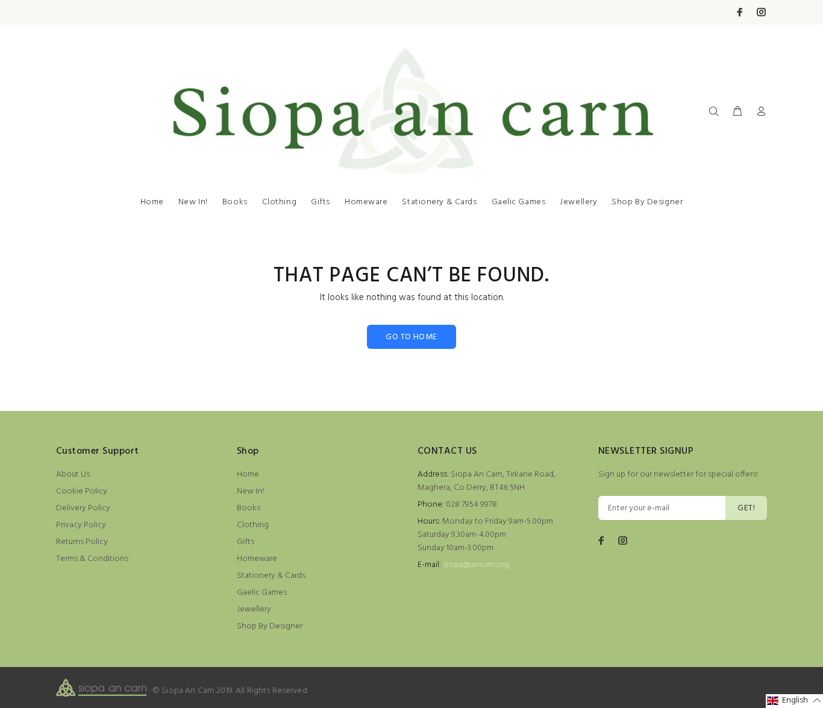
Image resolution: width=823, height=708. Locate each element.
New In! (193, 202)
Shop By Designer (647, 202)
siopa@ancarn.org (476, 565)
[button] (794, 701)
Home (152, 202)
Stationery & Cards (439, 202)
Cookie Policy (81, 491)
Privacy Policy (81, 525)
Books (235, 202)
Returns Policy (82, 542)
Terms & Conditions (92, 559)
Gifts (320, 202)
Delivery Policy (83, 508)
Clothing (279, 202)
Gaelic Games (519, 202)
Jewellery (578, 202)
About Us (73, 474)
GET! (746, 508)
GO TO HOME (411, 337)
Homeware (366, 202)
